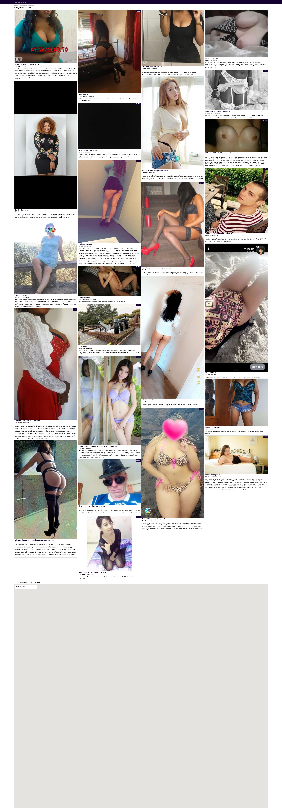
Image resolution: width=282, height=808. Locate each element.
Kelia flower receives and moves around (156, 268)
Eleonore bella (210, 373)
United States (23, 5)
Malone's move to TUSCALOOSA (27, 64)
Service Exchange (21, 210)
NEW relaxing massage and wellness (155, 171)
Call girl (16, 5)
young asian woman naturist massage (92, 572)
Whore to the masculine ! (88, 150)
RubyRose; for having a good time (217, 111)
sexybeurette (83, 94)
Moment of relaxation (213, 427)
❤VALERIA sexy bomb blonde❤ (153, 519)
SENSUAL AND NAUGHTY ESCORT (218, 153)
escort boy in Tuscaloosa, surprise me (219, 234)
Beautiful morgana (85, 297)
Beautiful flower (147, 400)
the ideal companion (212, 475)
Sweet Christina (21, 295)
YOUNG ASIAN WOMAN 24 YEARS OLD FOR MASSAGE (99, 446)
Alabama (30, 5)
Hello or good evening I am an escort (92, 506)
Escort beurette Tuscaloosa (152, 67)
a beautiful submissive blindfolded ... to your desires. (34, 540)
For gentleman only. (212, 58)
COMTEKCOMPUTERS (20, 2)
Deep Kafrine (83, 346)
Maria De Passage (85, 244)
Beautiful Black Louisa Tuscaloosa (27, 421)
